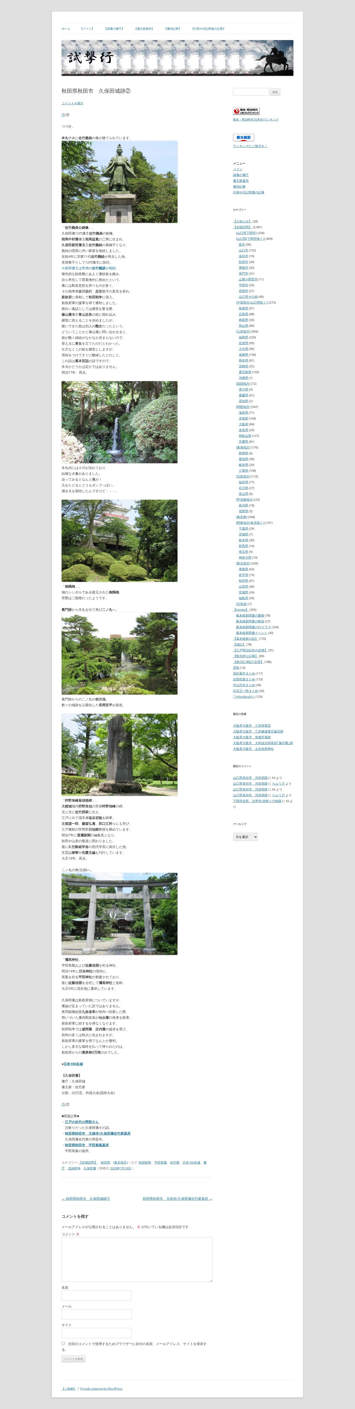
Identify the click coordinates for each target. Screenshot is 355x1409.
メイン (237, 169)
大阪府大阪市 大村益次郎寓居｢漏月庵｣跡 (263, 743)
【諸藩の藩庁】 (114, 29)
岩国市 (243, 291)
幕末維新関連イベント (251, 633)
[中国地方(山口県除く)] (252, 302)
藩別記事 (239, 186)
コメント (70, 1234)
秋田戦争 (145, 1162)
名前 (65, 1287)
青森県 (243, 569)
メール (67, 1306)
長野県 (243, 511)
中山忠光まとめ (244, 685)
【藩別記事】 (172, 29)
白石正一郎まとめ (245, 691)
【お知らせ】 (242, 221)
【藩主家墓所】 (144, 29)
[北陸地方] (243, 476)
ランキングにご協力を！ (250, 146)
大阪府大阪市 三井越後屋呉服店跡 (258, 731)
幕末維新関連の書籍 (250, 615)
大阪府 (243, 424)
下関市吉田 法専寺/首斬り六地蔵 (257, 801)
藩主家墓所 (241, 180)
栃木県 (243, 540)
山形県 (243, 586)
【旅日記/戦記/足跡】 (248, 662)
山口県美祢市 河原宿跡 (250, 778)
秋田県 (105, 1162)
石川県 (243, 488)
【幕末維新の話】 (245, 638)
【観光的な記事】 (245, 656)
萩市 (242, 244)
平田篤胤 (160, 1162)
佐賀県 (243, 343)
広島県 (243, 314)
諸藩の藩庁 (241, 175)
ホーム (66, 29)
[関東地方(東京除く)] (250, 522)
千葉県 (243, 528)
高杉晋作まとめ (244, 673)
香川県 (243, 389)
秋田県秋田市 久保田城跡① (86, 1198)
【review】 (241, 609)
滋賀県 (243, 412)
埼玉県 (243, 551)
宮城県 (243, 592)
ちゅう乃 (278, 783)
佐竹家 (174, 1162)
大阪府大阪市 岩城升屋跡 (252, 737)
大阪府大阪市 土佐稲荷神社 (253, 749)
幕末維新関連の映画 (250, 621)
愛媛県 (243, 395)
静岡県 (243, 453)
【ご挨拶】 (69, 1389)
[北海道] (241, 604)
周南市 (243, 267)
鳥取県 (243, 320)
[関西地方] (243, 407)
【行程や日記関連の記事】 (208, 29)
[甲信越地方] (245, 499)
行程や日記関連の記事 (248, 192)
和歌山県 (245, 436)
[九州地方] (243, 331)
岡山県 (243, 325)
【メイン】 (87, 29)
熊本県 (243, 360)
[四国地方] (243, 383)
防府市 (243, 262)
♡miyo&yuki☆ (244, 696)
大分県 (243, 349)
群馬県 (243, 546)
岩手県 (243, 575)
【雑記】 (239, 644)
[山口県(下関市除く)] (250, 238)
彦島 (236, 667)
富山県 (243, 493)
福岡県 (243, 337)
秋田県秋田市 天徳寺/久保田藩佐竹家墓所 (178, 1198)
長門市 (243, 273)
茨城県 (243, 534)
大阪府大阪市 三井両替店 (252, 725)
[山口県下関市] (246, 233)
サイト (67, 1325)
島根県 (243, 308)
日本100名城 (73, 1063)
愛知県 (243, 459)
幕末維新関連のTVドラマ (253, 627)
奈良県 (243, 430)
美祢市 (243, 256)
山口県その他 (248, 296)
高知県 (243, 401)
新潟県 (243, 505)
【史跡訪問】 (88, 1162)
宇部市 (243, 285)
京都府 (243, 418)
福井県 (243, 482)
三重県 (243, 470)
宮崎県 (243, 366)
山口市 (243, 250)
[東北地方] (120, 1162)
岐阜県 (243, 465)
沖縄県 (243, 378)
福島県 (243, 598)
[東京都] (241, 517)
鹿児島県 (245, 372)
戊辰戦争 (74, 1168)
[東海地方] (243, 447)
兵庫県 (243, 441)
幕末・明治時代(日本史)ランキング (255, 119)
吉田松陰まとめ (244, 679)
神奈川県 (245, 557)
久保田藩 (90, 1168)
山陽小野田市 (248, 279)
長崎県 (243, 354)
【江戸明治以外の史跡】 (250, 650)
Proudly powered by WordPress (101, 1389)
